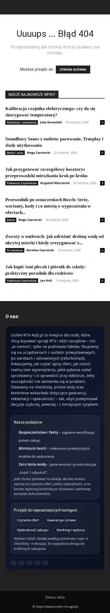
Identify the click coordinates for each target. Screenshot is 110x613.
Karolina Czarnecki (40, 250)
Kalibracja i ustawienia (21, 122)
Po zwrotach (15, 250)
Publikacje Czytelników (22, 183)
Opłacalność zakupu (33, 529)
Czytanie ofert (28, 520)
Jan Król (46, 280)
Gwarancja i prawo (61, 520)
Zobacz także (55, 597)
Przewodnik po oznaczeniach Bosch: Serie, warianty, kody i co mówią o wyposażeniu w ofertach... (48, 206)
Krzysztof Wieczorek (55, 183)
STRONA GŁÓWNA (73, 69)
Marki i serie (15, 153)
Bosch (11, 220)
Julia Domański (51, 122)
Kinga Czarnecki (38, 153)
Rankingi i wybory (71, 529)
